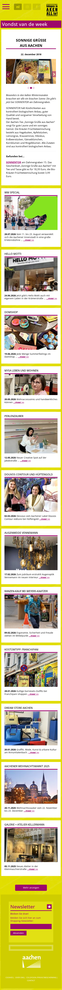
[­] (6, 6)
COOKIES (9, 977)
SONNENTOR (13, 162)
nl (18, 7)
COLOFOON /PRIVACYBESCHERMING (41, 977)
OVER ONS (19, 977)
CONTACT (31, 980)
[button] (8, 74)
